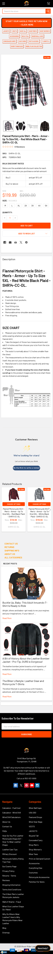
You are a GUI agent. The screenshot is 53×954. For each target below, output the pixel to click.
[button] (26, 23)
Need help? (43, 948)
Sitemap (6, 932)
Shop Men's (34, 845)
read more (6, 618)
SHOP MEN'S (33, 31)
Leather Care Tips (9, 849)
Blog (4, 928)
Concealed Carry (35, 840)
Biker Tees (33, 854)
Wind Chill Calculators (11, 817)
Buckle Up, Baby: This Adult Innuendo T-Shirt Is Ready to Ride (24, 604)
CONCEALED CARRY (9, 41)
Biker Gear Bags (35, 822)
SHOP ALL (23, 31)
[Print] (15, 242)
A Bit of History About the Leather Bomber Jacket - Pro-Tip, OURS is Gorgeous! (25, 660)
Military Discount (9, 854)
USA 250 (32, 812)
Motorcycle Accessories (39, 877)
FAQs (4, 831)
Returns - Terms (9, 875)
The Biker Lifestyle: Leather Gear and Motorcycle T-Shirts (23, 682)
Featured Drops (35, 817)
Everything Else (35, 868)
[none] (26, 87)
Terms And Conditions (11, 889)
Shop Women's (35, 849)
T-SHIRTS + (46, 41)
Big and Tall (33, 835)
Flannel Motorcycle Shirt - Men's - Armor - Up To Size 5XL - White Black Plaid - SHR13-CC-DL (39, 513)
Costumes (33, 872)
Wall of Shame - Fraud (11, 902)
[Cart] (49, 3)
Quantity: (7, 212)
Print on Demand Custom (39, 858)
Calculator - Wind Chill (11, 812)
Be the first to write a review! (26, 468)
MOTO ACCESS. (34, 41)
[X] (21, 242)
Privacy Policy (8, 871)
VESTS (14, 31)
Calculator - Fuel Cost (11, 808)
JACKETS (6, 31)
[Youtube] (32, 785)
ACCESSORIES (14, 36)
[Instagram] (37, 785)
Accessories (34, 863)
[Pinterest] (26, 242)
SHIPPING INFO (12, 550)
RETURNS (9, 547)
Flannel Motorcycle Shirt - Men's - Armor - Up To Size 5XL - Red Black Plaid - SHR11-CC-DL (14, 513)
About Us (6, 822)
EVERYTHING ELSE (17, 46)
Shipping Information (11, 885)
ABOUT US (10, 554)
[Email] (10, 242)
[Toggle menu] (3, 3)
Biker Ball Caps (35, 808)
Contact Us (7, 826)
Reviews (6, 880)
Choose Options (13, 504)
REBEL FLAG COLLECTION (34, 46)
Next (49, 510)
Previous (3, 510)
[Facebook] (4, 242)
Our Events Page (9, 866)
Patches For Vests (37, 882)
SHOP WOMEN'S (45, 31)
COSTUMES (22, 41)
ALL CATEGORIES (13, 557)
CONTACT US (11, 543)
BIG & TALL (25, 36)
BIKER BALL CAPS (37, 36)
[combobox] (26, 11)
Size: (9, 200)
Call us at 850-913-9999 (26, 778)
